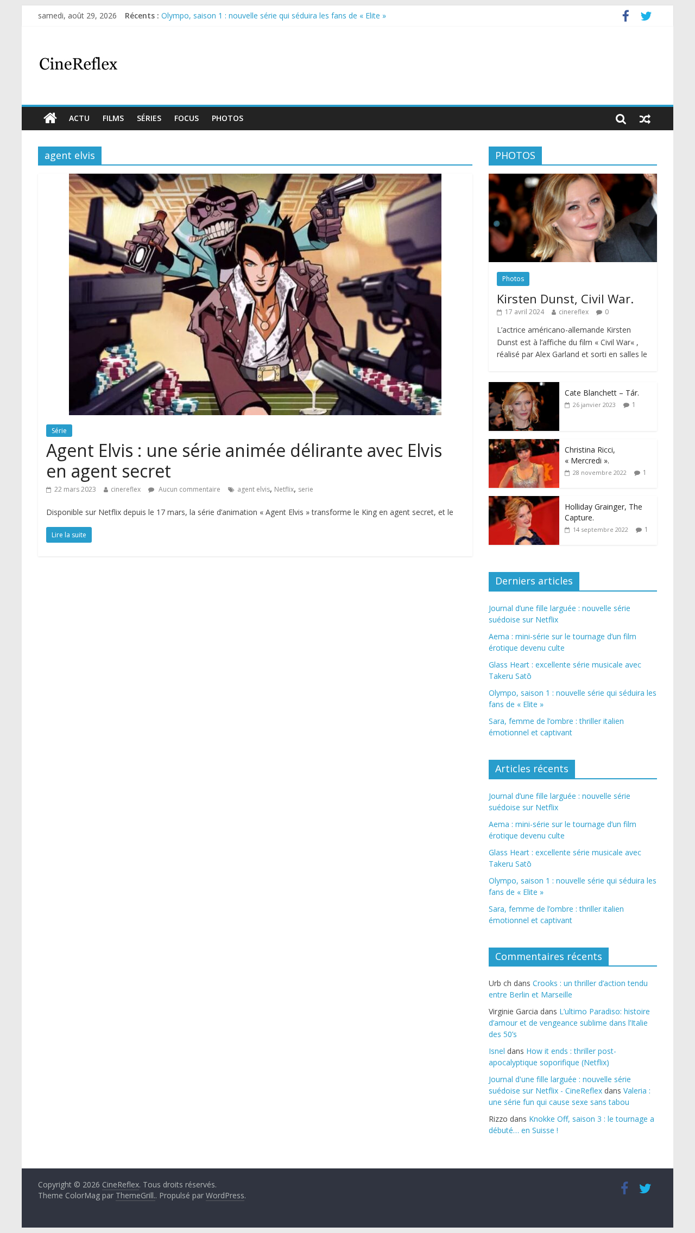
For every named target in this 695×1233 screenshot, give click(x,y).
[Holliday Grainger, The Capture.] (524, 502)
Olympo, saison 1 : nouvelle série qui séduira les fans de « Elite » (273, 15)
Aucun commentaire (188, 489)
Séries (149, 118)
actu (79, 118)
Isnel (497, 1051)
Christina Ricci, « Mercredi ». (590, 455)
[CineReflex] (50, 118)
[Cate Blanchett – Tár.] (524, 388)
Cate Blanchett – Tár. (602, 392)
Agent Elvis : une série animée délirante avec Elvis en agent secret (244, 460)
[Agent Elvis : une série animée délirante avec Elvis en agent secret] (255, 180)
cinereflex (126, 489)
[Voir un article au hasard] (645, 118)
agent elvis (253, 489)
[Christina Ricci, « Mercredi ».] (524, 445)
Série (59, 430)
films (113, 118)
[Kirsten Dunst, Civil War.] (573, 179)
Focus (186, 118)
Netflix (284, 489)
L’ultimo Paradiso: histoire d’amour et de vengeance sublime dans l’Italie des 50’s (569, 1022)
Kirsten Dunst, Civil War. (565, 298)
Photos (227, 118)
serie (305, 489)
